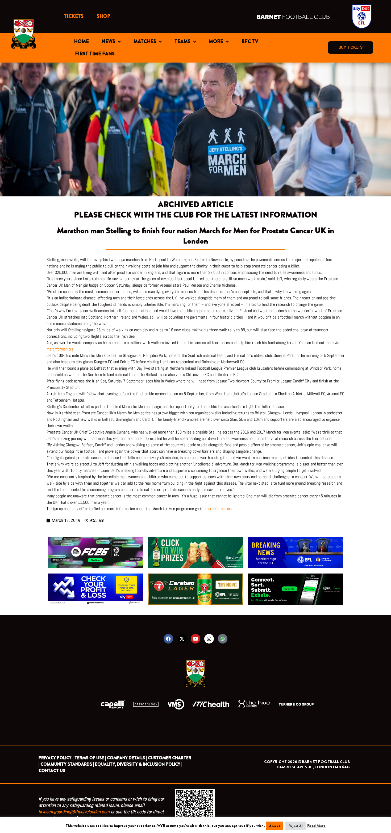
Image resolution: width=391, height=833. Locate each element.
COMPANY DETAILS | (127, 758)
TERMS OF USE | (90, 758)
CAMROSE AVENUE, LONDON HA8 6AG (313, 767)
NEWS (108, 41)
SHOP (103, 16)
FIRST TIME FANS (95, 53)
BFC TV (250, 41)
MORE (216, 41)
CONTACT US (52, 771)
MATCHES (145, 41)
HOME (81, 41)
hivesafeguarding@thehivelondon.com (74, 812)
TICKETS (74, 16)
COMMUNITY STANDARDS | (67, 764)
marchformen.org (60, 349)
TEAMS (182, 41)
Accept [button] (274, 825)
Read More (316, 825)
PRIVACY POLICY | (56, 758)
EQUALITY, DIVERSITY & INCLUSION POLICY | (138, 764)
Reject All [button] (296, 825)
